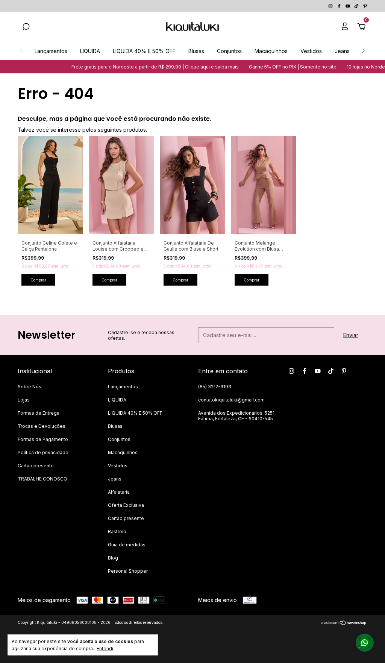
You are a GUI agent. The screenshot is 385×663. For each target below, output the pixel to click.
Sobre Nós (29, 386)
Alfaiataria (119, 492)
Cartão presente (36, 465)
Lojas (24, 400)
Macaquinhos (271, 51)
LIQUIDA (90, 51)
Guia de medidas (127, 544)
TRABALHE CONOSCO (42, 479)
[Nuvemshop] (343, 623)
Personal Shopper (128, 571)
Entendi (105, 648)
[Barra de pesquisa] (26, 28)
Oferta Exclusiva (126, 505)
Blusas (196, 51)
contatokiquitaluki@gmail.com (231, 400)
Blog (113, 558)
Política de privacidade (43, 452)
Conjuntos (229, 51)
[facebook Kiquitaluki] (340, 6)
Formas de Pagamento (43, 439)
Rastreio (117, 531)
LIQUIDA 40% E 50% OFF (144, 51)
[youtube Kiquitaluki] (348, 6)
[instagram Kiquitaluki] (331, 6)
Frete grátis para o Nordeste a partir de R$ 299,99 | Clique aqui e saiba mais (147, 67)
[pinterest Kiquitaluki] (365, 6)
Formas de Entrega (38, 413)
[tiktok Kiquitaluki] (357, 6)
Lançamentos (51, 51)
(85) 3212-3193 (214, 386)
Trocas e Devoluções (41, 426)
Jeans (342, 51)
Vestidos (311, 51)
